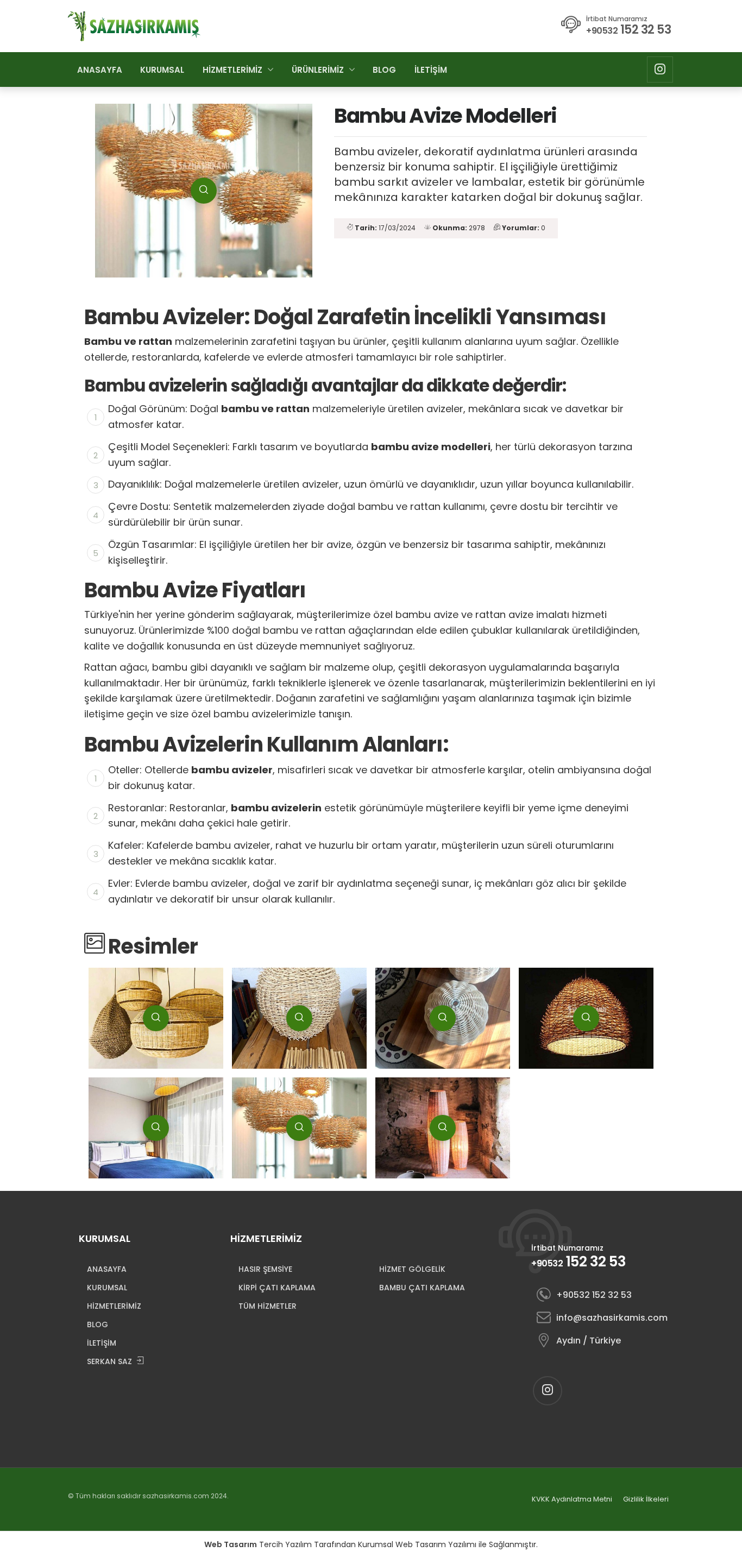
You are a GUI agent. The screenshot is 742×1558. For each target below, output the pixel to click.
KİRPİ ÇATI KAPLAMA (277, 1287)
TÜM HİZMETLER (267, 1306)
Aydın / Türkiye (588, 1340)
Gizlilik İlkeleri (646, 1499)
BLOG (384, 69)
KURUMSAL (162, 69)
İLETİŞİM (430, 69)
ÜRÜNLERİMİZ (318, 69)
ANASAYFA (99, 69)
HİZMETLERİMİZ (232, 69)
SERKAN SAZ (109, 1361)
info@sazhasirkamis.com (610, 1317)
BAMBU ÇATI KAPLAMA (422, 1287)
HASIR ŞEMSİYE (265, 1269)
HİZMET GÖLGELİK (412, 1269)
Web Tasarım (230, 1544)
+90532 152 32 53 (594, 1295)
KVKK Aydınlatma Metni (572, 1499)
